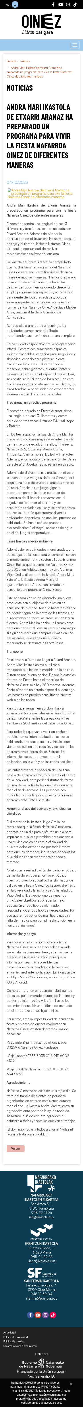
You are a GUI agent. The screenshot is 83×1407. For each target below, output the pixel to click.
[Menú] (75, 45)
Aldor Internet (29, 1346)
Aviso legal (9, 1332)
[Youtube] (60, 5)
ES (15, 4)
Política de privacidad (15, 1337)
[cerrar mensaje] (71, 1383)
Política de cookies (13, 1341)
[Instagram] (68, 5)
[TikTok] (75, 5)
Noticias (25, 61)
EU (7, 4)
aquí (34, 1398)
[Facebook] (53, 5)
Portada (11, 61)
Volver (15, 1148)
